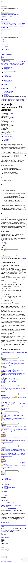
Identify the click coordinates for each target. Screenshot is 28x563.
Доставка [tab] (6, 140)
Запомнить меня (6, 541)
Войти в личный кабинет (7, 29)
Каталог (3, 41)
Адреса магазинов (16, 505)
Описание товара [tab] (8, 136)
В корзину (3, 359)
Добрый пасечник (11, 508)
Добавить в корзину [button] (5, 132)
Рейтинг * (3, 245)
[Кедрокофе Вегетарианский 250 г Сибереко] (12, 99)
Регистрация (4, 538)
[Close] (1, 533)
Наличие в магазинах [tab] (9, 141)
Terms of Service (14, 530)
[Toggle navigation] (1, 56)
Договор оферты (5, 522)
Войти (2, 240)
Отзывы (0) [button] (3, 129)
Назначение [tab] (7, 137)
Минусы (3, 249)
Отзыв (2, 255)
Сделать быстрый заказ (6, 134)
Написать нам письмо (6, 505)
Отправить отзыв (5, 257)
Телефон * (3, 243)
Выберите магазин (5, 21)
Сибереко (11, 113)
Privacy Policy (4, 530)
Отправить (3, 557)
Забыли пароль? (5, 537)
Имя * (2, 242)
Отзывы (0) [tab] (6, 139)
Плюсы (2, 247)
